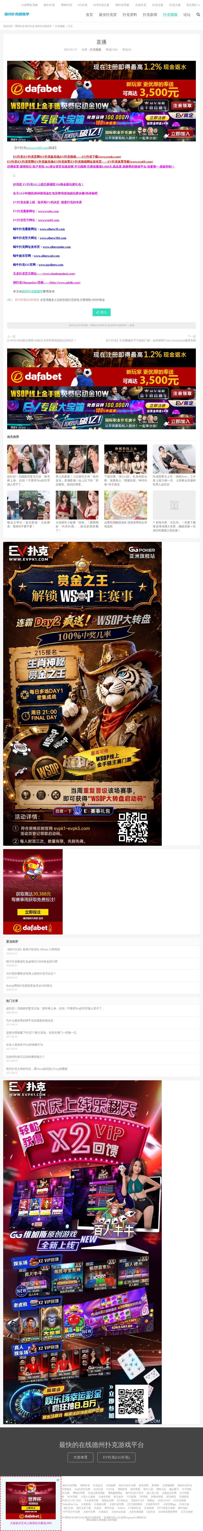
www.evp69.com (37, 147)
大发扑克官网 (116, 1504)
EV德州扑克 (134, 1508)
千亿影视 (131, 1496)
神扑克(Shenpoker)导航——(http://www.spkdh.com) (46, 282)
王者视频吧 (168, 1485)
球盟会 (150, 1500)
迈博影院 (184, 1496)
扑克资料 (130, 15)
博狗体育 (122, 1489)
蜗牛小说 (148, 1489)
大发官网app (169, 1504)
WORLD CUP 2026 (71, 1500)
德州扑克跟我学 (32, 291)
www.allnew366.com (53, 238)
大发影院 (86, 1504)
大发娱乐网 (100, 1504)
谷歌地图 (112, 1520)
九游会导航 (104, 1496)
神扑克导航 (122, 5)
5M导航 (144, 1496)
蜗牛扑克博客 (70, 1485)
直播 (101, 42)
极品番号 (174, 1489)
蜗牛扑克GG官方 (135, 1493)
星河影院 (171, 1496)
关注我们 (191, 5)
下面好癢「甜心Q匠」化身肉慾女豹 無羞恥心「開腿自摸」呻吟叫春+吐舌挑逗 (125, 480)
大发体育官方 (153, 1504)
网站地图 (91, 1520)
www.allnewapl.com (47, 255)
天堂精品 (66, 1489)
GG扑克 (82, 5)
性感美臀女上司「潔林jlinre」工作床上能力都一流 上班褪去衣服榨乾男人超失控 (174, 480)
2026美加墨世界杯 (167, 1511)
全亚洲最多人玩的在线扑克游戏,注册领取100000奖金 (72, 299)
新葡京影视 (157, 1496)
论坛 (187, 15)
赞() (104, 312)
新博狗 (155, 1485)
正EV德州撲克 (134, 1504)
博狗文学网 (79, 1493)
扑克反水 (98, 1485)
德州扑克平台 (185, 1485)
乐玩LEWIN (164, 1500)
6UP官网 (184, 1493)
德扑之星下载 (84, 1508)
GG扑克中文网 (61, 1493)
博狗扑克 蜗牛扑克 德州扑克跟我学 (17, 14)
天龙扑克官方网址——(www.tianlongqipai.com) (44, 273)
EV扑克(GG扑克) (116, 1457)
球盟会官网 (108, 1500)
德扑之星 (68, 1508)
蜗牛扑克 (49, 5)
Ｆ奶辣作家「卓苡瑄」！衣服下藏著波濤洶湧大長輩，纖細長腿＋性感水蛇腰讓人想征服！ (174, 526)
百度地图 (101, 1520)
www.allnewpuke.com (57, 246)
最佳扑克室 (108, 15)
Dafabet (121, 1508)
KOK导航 (72, 1496)
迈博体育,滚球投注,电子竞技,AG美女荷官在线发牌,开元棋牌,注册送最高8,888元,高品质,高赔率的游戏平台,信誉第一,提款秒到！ (91, 166)
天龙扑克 (140, 5)
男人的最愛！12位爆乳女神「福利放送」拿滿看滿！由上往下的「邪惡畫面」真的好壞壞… (77, 480)
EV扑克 (110, 1489)
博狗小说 (161, 1489)
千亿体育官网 (91, 1500)
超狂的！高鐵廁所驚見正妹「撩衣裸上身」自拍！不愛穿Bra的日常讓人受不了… (28, 480)
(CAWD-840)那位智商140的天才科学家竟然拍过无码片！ (42, 340)
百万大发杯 (187, 1511)
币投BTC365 (137, 1500)
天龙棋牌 (111, 1485)
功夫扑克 (98, 1489)
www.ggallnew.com (51, 264)
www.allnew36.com (52, 229)
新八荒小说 (153, 1493)
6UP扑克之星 (101, 5)
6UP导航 (186, 1489)
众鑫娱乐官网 (169, 1493)
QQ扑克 (151, 1511)
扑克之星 (157, 5)
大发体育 (80, 1457)
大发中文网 (89, 1511)
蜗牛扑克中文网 (127, 1485)
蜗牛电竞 (183, 1508)
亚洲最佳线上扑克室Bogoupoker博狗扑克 (124, 1517)
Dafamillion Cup (70, 1504)
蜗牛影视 (135, 1489)
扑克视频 (170, 15)
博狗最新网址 (115, 1493)
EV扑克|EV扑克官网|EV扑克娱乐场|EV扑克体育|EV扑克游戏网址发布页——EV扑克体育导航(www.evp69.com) (80, 161)
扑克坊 (97, 1508)
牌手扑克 (109, 1508)
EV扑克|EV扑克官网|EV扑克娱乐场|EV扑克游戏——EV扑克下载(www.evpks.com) (67, 156)
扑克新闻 (150, 15)
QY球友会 (122, 1500)
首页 (89, 15)
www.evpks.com (48, 211)
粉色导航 (143, 1485)
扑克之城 (174, 5)
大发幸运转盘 (118, 1511)
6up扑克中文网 (82, 1489)
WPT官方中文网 (71, 1511)
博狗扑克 (66, 5)
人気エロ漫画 (88, 1496)
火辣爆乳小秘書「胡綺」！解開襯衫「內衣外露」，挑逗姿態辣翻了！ (77, 526)
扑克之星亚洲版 (96, 1493)
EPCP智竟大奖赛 (166, 1508)
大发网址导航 (29, 5)
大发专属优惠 (136, 1511)
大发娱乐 (103, 1511)
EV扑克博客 (179, 1500)
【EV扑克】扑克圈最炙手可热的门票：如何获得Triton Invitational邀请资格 (150, 340)
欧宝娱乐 (118, 1496)
